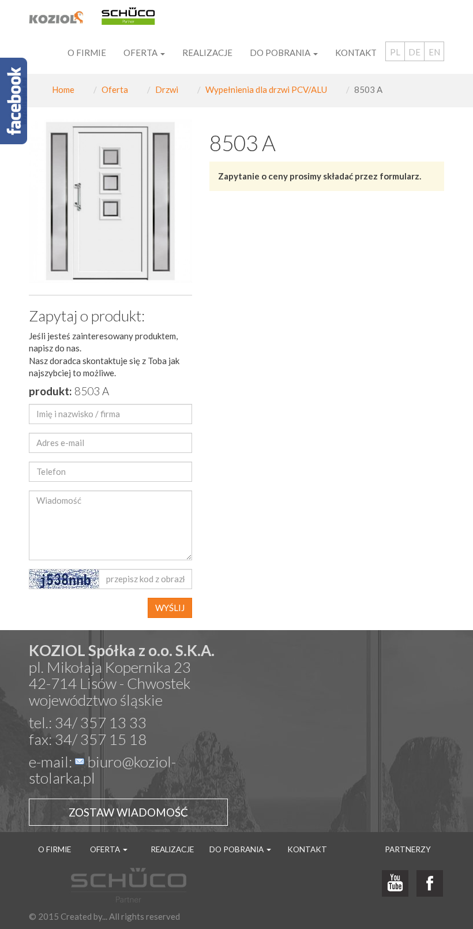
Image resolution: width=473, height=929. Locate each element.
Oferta (115, 89)
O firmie (86, 52)
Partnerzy (408, 849)
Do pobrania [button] (281, 52)
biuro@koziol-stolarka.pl (102, 770)
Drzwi (166, 89)
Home (63, 89)
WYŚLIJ (170, 607)
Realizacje (207, 52)
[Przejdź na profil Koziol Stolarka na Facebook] (429, 884)
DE (414, 52)
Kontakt (356, 52)
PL (395, 52)
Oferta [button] (141, 52)
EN (434, 52)
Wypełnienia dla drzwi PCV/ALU (266, 89)
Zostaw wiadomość (128, 812)
